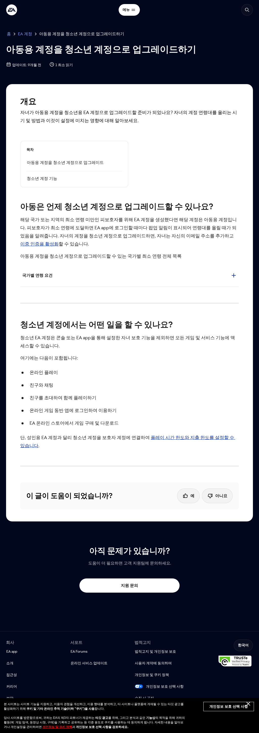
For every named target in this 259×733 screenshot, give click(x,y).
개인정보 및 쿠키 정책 (57, 727)
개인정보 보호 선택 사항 (165, 686)
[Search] (247, 10)
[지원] (11, 10)
